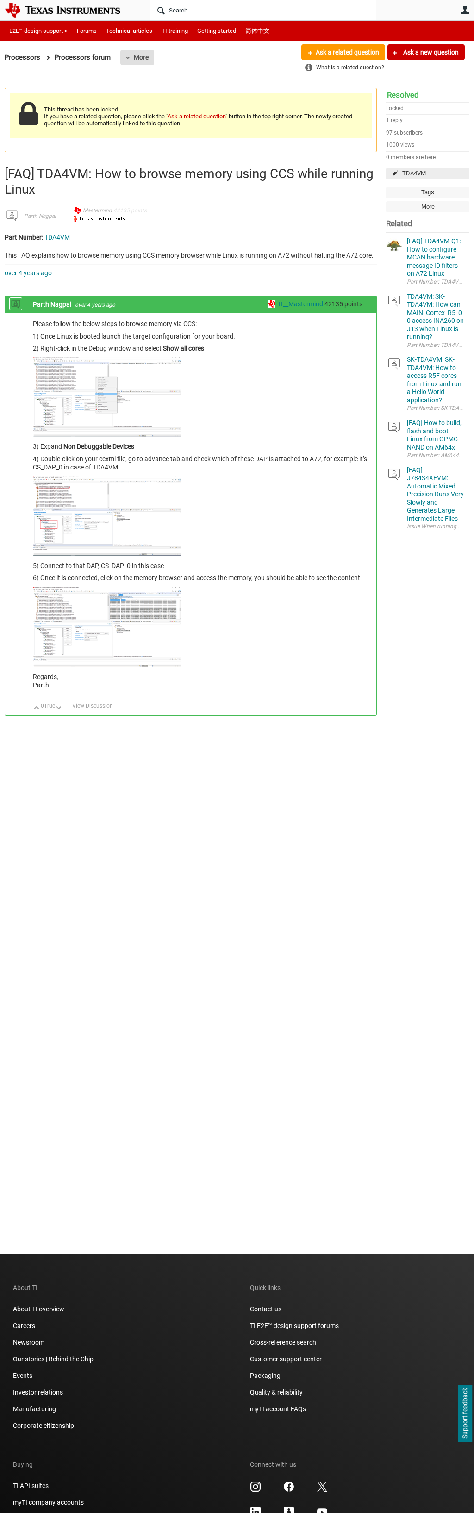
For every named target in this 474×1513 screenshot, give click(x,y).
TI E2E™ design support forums (294, 1325)
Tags (427, 192)
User (464, 9)
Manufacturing (34, 1409)
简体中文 (257, 30)
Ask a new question (430, 52)
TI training (175, 30)
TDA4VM (414, 173)
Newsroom (28, 1342)
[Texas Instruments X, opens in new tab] (322, 1490)
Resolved (403, 94)
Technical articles (129, 30)
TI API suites (31, 1485)
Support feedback (464, 1413)
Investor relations (38, 1392)
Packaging (265, 1375)
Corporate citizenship (43, 1425)
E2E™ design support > (38, 30)
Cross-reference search (283, 1342)
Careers (24, 1325)
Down (59, 708)
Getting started (216, 30)
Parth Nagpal (40, 216)
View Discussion (92, 706)
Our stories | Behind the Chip (53, 1359)
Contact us (265, 1309)
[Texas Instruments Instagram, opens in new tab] (255, 1490)
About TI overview (38, 1309)
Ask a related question (347, 52)
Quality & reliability (276, 1392)
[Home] (69, 10)
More (141, 57)
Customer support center (286, 1359)
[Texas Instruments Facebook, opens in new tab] (288, 1490)
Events (22, 1375)
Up (37, 708)
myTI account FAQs (278, 1409)
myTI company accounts (48, 1502)
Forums (87, 30)
